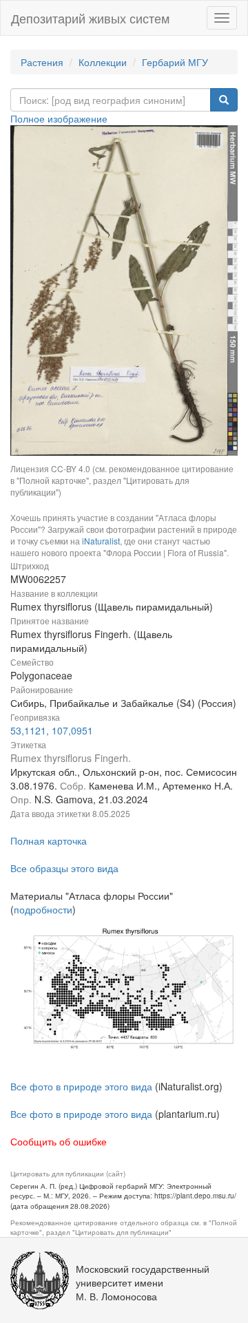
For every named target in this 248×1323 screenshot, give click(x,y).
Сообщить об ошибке (58, 1141)
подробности (43, 909)
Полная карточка (48, 840)
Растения (42, 62)
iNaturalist (101, 541)
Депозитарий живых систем (90, 18)
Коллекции (103, 62)
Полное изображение (58, 118)
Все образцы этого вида (64, 868)
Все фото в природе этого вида (81, 1086)
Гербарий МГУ (175, 62)
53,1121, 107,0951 (51, 730)
